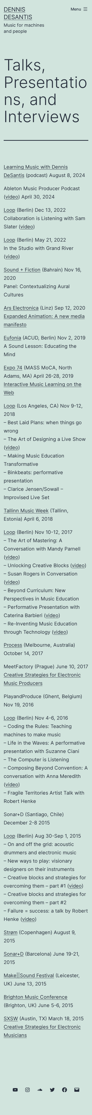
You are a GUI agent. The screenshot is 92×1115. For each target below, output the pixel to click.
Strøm (10, 932)
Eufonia (12, 338)
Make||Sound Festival (29, 975)
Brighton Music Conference (35, 997)
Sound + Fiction (22, 270)
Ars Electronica (21, 308)
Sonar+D (14, 954)
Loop (9, 210)
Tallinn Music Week (26, 511)
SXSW (11, 1018)
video (11, 197)
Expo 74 (13, 368)
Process (13, 645)
